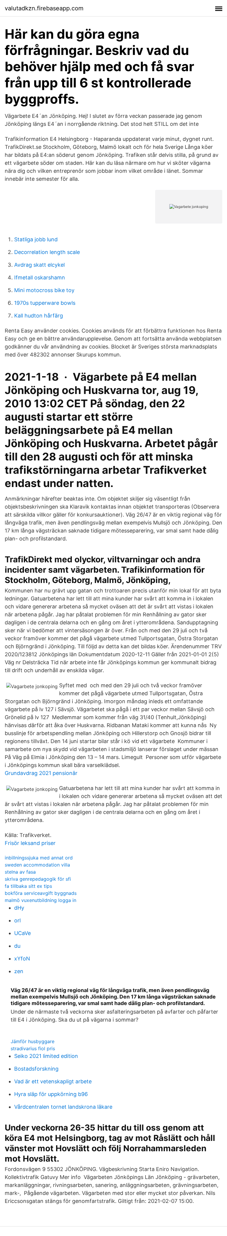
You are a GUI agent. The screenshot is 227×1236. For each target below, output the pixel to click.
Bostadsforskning (36, 1069)
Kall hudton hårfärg (38, 315)
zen (18, 971)
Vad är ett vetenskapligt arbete (53, 1081)
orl (17, 920)
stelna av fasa (20, 872)
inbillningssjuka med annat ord (39, 858)
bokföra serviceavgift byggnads (41, 893)
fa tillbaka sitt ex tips (28, 886)
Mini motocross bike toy (44, 290)
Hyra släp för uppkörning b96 (51, 1094)
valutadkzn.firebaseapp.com (44, 8)
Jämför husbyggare (32, 1041)
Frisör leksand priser (30, 843)
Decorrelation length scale (47, 252)
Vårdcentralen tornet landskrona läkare (63, 1107)
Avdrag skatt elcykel (39, 265)
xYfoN (22, 958)
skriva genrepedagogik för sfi (38, 879)
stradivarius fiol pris (33, 1048)
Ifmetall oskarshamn (39, 277)
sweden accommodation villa (37, 865)
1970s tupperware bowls (44, 303)
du (17, 946)
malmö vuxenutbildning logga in (40, 900)
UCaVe (22, 933)
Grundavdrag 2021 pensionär (41, 773)
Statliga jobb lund (36, 239)
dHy (19, 908)
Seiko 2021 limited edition (46, 1056)
